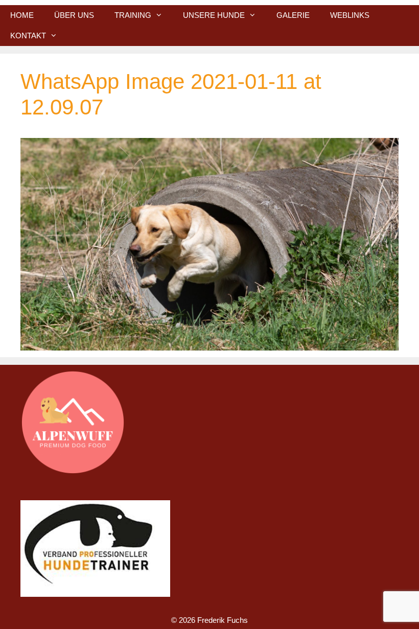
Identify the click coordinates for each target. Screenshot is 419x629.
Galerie (293, 15)
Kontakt (28, 35)
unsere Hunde (214, 15)
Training (132, 15)
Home (22, 15)
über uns (74, 15)
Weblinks (349, 15)
